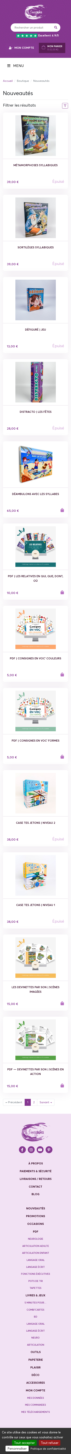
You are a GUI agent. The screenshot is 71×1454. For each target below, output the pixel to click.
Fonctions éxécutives (35, 1273)
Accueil (8, 81)
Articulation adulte (35, 1245)
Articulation (35, 1344)
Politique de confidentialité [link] (48, 1448)
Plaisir (35, 1367)
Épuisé (58, 181)
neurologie (35, 1238)
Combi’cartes (35, 1309)
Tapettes (35, 1287)
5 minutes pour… (35, 1302)
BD (35, 1316)
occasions (35, 1224)
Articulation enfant (35, 1252)
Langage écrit (35, 1266)
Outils (36, 1352)
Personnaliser (17, 1448)
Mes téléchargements (35, 1411)
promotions (35, 1216)
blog (35, 1194)
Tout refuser (49, 1443)
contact (35, 1186)
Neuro (35, 1337)
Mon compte (35, 1390)
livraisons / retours (35, 1179)
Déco (35, 1375)
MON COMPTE (24, 48)
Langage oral (36, 1260)
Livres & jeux (35, 1295)
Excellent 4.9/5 (48, 35)
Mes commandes (35, 1404)
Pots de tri (35, 1281)
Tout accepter (24, 1443)
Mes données (35, 1397)
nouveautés (35, 1208)
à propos (35, 1163)
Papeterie (35, 1360)
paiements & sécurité (35, 1171)
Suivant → (46, 1102)
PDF (35, 1231)
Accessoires (35, 1382)
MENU (18, 66)
